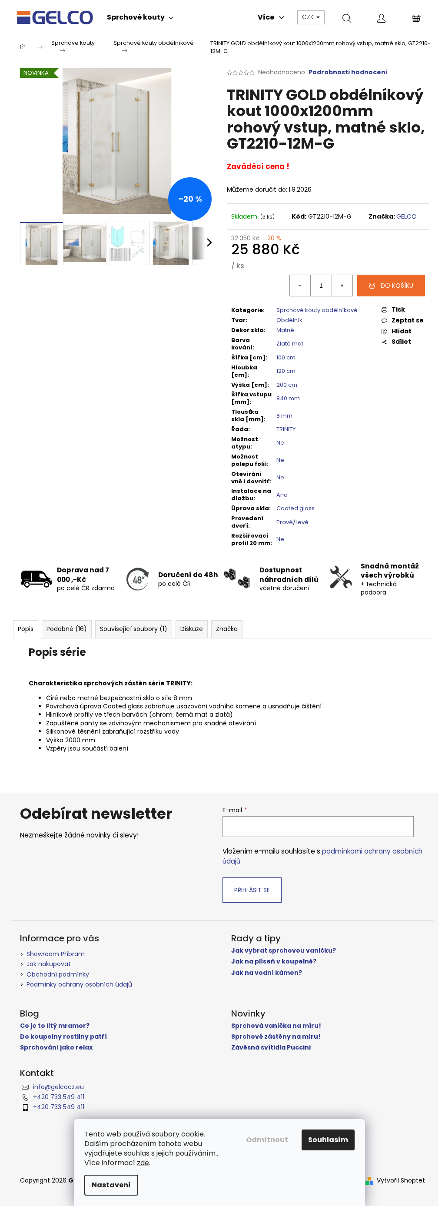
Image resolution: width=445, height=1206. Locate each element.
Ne (280, 443)
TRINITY (286, 429)
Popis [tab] (25, 629)
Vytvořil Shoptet (401, 1180)
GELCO (406, 216)
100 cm (286, 357)
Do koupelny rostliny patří (63, 1036)
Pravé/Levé (292, 522)
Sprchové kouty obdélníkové (317, 310)
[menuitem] (140, 17)
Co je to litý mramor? (55, 1026)
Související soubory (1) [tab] (133, 629)
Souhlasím (328, 1140)
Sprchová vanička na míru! (276, 1026)
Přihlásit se (252, 890)
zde (143, 1163)
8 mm (284, 416)
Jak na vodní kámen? (266, 973)
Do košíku (397, 285)
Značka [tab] (227, 629)
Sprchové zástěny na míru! (276, 1036)
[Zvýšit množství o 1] (342, 285)
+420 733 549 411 (58, 1097)
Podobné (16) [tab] (66, 629)
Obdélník (289, 320)
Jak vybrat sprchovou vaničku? (283, 950)
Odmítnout (267, 1140)
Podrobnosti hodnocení (348, 72)
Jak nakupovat (49, 964)
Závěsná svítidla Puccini (271, 1047)
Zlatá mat (289, 343)
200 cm (286, 385)
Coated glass (295, 508)
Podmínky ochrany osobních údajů (79, 984)
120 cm (286, 371)
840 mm (288, 398)
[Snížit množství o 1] (300, 285)
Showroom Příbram (56, 954)
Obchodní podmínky (58, 974)
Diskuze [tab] (191, 629)
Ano (282, 495)
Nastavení (111, 1185)
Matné (285, 330)
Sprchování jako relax (56, 1047)
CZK (308, 17)
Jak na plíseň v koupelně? (273, 961)
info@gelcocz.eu (58, 1087)
